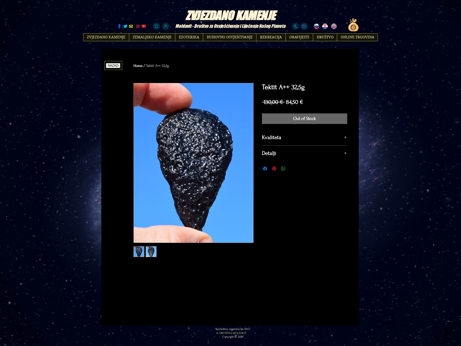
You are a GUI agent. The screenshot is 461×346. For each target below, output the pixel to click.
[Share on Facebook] (265, 168)
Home (138, 66)
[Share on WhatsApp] (283, 168)
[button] (352, 27)
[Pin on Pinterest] (274, 168)
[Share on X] (292, 168)
